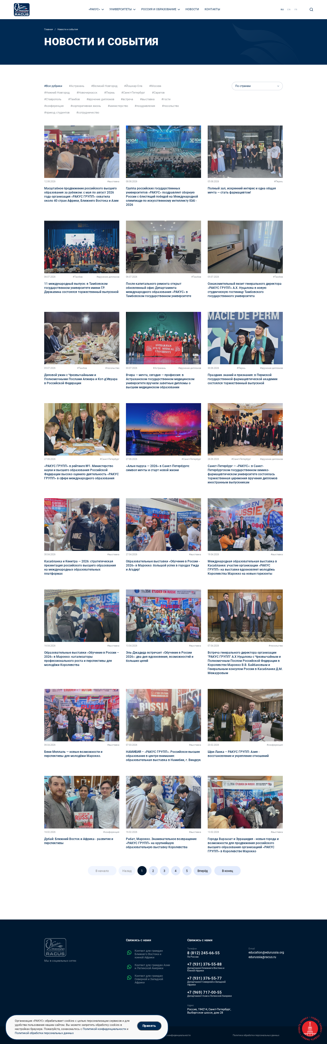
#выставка (113, 181)
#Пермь (278, 181)
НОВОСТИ (192, 9)
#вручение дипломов (108, 277)
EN (289, 9)
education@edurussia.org (266, 952)
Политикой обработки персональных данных (44, 1033)
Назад (127, 871)
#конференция (275, 745)
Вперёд (202, 871)
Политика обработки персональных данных (256, 1035)
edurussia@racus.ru (262, 957)
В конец (227, 871)
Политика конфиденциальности (174, 1035)
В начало (102, 871)
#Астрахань (159, 368)
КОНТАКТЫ (212, 9)
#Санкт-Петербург (109, 459)
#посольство (112, 368)
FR (296, 9)
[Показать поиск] (311, 9)
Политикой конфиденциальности (104, 1029)
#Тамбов (78, 277)
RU (282, 9)
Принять (149, 1026)
